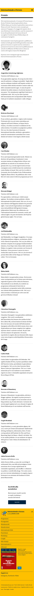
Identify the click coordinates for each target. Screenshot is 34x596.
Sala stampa (4, 541)
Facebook (11, 575)
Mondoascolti (5, 524)
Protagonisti (5, 521)
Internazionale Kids (7, 530)
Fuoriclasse (4, 533)
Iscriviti (17, 502)
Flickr (17, 575)
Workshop (4, 536)
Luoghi (3, 538)
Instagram (4, 575)
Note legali (6, 589)
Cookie (12, 589)
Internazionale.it (6, 544)
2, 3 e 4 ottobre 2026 (13, 513)
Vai (19, 568)
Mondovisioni (5, 527)
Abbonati (4, 547)
